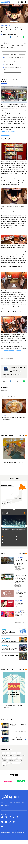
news (8, 753)
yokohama (23, 621)
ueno (7, 358)
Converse (16, 596)
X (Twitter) (6, 350)
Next (19, 466)
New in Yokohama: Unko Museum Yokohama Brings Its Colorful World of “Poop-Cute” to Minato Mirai (20, 615)
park (3, 758)
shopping (13, 753)
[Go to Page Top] (25, 841)
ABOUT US (3, 802)
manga (16, 760)
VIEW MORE (22, 435)
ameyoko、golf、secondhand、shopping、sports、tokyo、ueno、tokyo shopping (20, 568)
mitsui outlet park (18, 586)
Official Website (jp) (5, 135)
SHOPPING (17, 566)
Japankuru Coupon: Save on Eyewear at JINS (20, 602)
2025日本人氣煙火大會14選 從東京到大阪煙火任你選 (18, 731)
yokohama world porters (19, 622)
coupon (20, 596)
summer (4, 765)
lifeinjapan (4, 755)
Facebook (19, 350)
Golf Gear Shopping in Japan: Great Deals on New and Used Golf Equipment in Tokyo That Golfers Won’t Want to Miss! (20, 561)
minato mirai (17, 621)
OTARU (19, 540)
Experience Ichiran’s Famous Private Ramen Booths (13, 68)
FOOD (3, 357)
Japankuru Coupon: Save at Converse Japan (20, 592)
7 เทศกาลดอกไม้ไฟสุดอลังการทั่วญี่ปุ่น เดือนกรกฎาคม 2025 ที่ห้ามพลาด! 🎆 (18, 738)
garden (4, 763)
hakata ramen (14, 357)
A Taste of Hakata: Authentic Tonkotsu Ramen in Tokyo (14, 58)
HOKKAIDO (6, 537)
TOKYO (6, 357)
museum (8, 758)
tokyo (22, 357)
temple (11, 760)
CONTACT (10, 802)
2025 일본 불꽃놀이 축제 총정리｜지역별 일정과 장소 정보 (18, 725)
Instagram (11, 350)
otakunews (4, 760)
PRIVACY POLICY (5, 805)
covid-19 (14, 758)
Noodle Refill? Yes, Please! (9, 64)
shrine (23, 755)
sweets (20, 758)
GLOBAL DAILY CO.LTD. (19, 802)
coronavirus (12, 755)
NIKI (18, 537)
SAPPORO (6, 543)
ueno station (11, 358)
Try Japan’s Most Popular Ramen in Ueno (12, 72)
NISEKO (6, 540)
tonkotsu (3, 358)
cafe (21, 760)
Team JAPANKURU (17, 367)
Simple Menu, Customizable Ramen (11, 62)
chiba (21, 584)
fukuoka (9, 357)
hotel (9, 763)
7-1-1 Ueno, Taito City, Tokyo (8, 131)
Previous (9, 466)
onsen (18, 755)
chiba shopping (18, 585)
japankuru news (18, 607)
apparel (21, 595)
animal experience (16, 763)
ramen (19, 357)
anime (19, 753)
